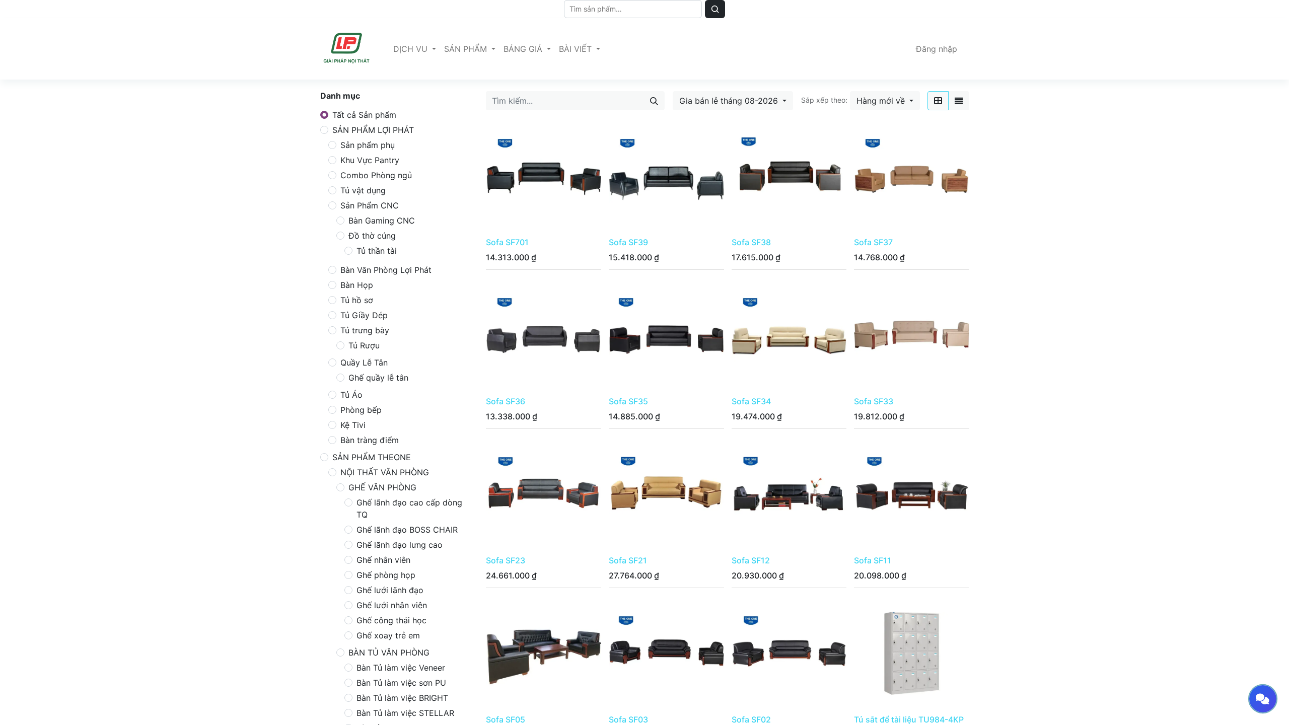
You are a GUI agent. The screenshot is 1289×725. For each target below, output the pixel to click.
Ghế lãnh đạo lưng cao (399, 545)
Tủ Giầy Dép (364, 315)
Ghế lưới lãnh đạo (389, 590)
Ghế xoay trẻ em (388, 635)
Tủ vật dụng (363, 190)
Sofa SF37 (873, 242)
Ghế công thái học (391, 620)
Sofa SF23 (505, 560)
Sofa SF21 (628, 560)
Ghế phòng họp (385, 575)
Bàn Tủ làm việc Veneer (400, 668)
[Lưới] (938, 100)
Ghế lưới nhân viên (391, 605)
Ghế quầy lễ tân (378, 378)
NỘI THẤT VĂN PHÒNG (384, 472)
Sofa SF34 (751, 401)
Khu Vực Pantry (369, 160)
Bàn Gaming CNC (381, 220)
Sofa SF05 (505, 719)
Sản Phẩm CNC (369, 205)
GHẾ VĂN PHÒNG (382, 487)
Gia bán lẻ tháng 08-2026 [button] (729, 101)
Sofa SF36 (505, 401)
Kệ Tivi (353, 425)
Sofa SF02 (751, 719)
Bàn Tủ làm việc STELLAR (405, 713)
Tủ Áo (351, 395)
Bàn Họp (356, 285)
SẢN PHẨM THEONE (371, 457)
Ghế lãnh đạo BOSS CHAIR (407, 530)
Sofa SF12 (751, 560)
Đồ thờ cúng (372, 236)
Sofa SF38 (751, 242)
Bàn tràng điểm (369, 440)
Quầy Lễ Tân (364, 362)
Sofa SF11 (872, 560)
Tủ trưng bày (364, 330)
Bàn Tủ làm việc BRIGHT (402, 698)
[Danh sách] (958, 100)
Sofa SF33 (873, 401)
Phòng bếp (361, 410)
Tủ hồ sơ (356, 300)
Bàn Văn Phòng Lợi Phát (386, 270)
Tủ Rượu (364, 345)
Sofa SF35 (628, 401)
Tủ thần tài (376, 251)
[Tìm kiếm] (654, 100)
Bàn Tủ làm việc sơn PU (401, 683)
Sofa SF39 (628, 242)
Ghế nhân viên (383, 560)
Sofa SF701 (507, 242)
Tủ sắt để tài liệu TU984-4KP (909, 719)
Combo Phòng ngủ (376, 175)
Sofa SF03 (628, 719)
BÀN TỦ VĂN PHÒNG (388, 652)
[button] (885, 100)
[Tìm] (715, 9)
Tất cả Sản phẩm (364, 115)
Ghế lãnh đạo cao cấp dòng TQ (409, 508)
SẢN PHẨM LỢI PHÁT (373, 130)
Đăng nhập (936, 49)
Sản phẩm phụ (367, 145)
